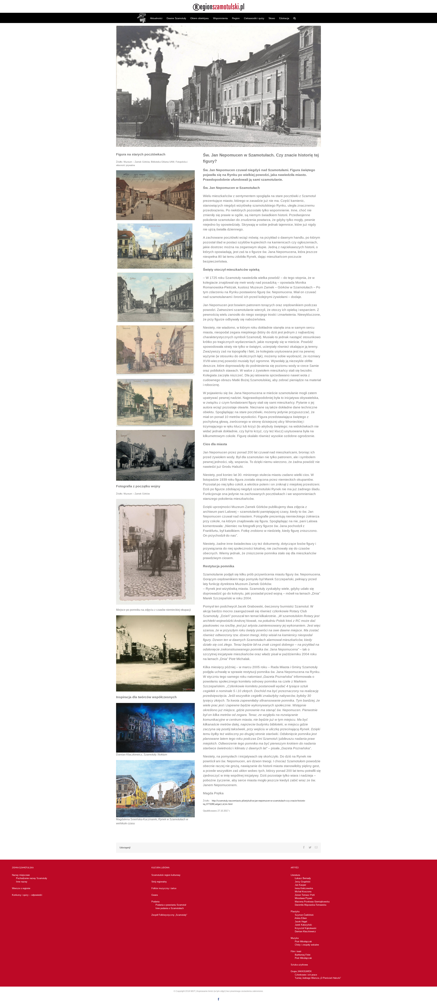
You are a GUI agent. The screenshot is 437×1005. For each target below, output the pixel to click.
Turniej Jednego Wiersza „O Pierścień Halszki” (318, 978)
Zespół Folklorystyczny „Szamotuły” (169, 915)
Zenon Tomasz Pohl (305, 895)
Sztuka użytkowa (299, 964)
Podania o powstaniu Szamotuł (171, 905)
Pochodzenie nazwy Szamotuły (31, 878)
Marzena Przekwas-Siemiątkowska (312, 901)
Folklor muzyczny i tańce (163, 888)
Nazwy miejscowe (21, 875)
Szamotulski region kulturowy (165, 875)
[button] (294, 18)
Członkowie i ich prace (306, 974)
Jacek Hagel (301, 921)
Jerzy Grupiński (302, 881)
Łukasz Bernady (303, 878)
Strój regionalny (159, 881)
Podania (155, 901)
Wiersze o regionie (21, 888)
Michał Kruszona (303, 891)
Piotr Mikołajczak (303, 941)
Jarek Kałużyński (303, 925)
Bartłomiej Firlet (302, 955)
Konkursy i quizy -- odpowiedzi (27, 895)
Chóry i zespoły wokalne (307, 944)
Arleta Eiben (301, 918)
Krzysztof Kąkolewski (305, 928)
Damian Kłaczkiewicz (305, 931)
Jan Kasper (300, 885)
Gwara (154, 895)
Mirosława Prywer (303, 898)
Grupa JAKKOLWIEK (301, 971)
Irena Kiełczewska (304, 888)
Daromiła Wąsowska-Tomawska (310, 905)
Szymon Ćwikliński (304, 915)
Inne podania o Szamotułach (170, 908)
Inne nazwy (21, 881)
